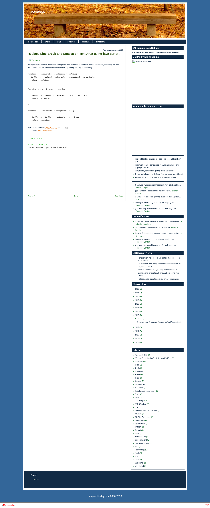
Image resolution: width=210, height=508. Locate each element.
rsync (137, 433)
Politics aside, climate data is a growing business (155, 177)
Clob (137, 365)
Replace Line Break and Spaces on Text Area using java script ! (74, 53)
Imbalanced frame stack (145, 391)
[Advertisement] (157, 83)
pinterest (71, 42)
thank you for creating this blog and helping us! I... (155, 203)
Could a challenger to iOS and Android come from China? (159, 174)
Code (137, 368)
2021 (137, 293)
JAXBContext (141, 404)
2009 (137, 338)
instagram (100, 42)
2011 (137, 331)
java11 (138, 397)
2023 (137, 289)
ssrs (137, 447)
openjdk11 (139, 420)
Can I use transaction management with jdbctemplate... (158, 185)
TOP (207, 505)
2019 (137, 300)
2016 (137, 311)
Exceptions (140, 371)
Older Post (119, 196)
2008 (137, 342)
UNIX (137, 456)
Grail (137, 378)
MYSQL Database (143, 417)
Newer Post (32, 196)
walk (137, 460)
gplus (58, 42)
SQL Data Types (142, 443)
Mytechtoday (37, 12)
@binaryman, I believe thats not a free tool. (153, 191)
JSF (137, 407)
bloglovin (85, 42)
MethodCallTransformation (146, 411)
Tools (137, 453)
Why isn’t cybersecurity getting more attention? (154, 171)
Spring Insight (141, 440)
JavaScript (47, 131)
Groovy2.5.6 (140, 384)
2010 (137, 335)
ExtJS (39, 131)
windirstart (139, 466)
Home (75, 196)
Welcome (139, 463)
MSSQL (138, 414)
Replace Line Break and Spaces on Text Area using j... (159, 322)
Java (137, 394)
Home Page (33, 42)
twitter (47, 42)
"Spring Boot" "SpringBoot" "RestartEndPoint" (154, 358)
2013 (137, 315)
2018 (137, 304)
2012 (137, 327)
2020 (137, 296)
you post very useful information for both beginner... (156, 209)
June (139, 318)
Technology (140, 450)
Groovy (138, 381)
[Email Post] (65, 128)
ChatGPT (139, 361)
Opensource (140, 424)
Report (138, 430)
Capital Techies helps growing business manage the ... (158, 197)
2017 (137, 308)
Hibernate (139, 388)
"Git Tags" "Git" (141, 355)
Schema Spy (140, 437)
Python (138, 427)
